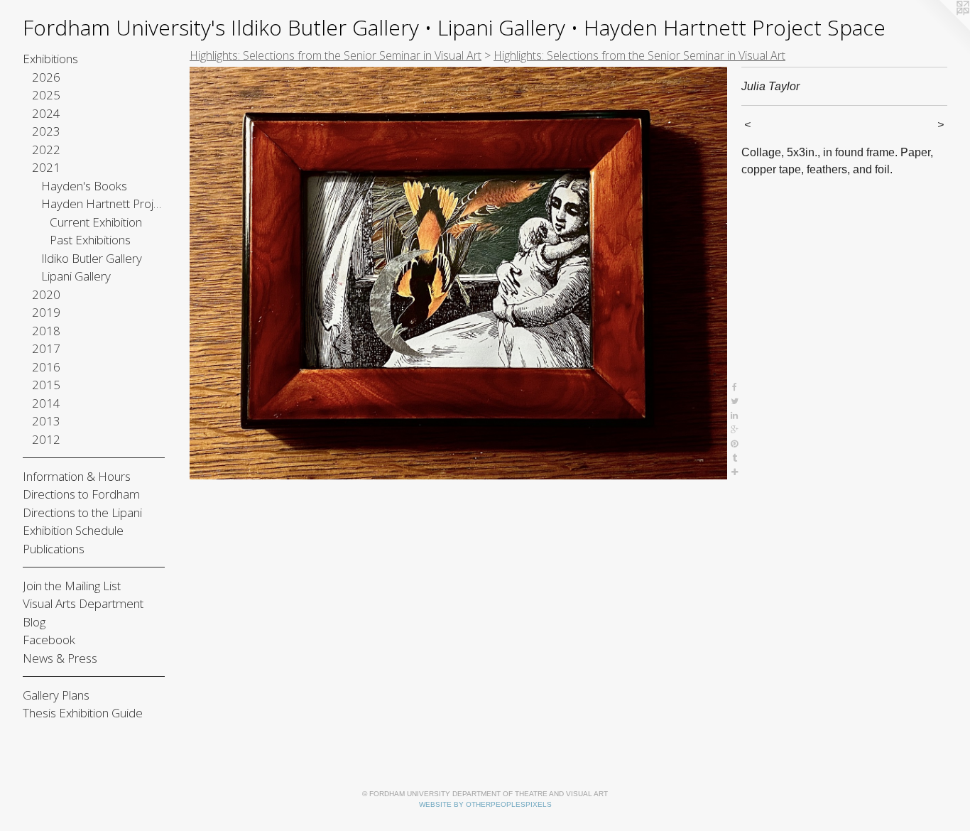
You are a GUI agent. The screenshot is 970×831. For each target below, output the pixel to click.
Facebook (49, 639)
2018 (46, 330)
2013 (46, 421)
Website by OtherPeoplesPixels (485, 804)
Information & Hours (77, 476)
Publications (54, 549)
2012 (46, 439)
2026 (46, 77)
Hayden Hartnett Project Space (103, 203)
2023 (46, 131)
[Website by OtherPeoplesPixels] (941, 28)
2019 (46, 312)
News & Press (60, 658)
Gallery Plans (56, 695)
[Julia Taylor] (458, 273)
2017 (46, 348)
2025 (46, 95)
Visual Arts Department (83, 603)
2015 (46, 384)
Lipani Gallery (76, 276)
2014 (46, 403)
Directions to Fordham (81, 494)
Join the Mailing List (72, 585)
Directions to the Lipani (82, 512)
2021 (46, 167)
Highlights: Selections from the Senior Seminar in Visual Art (335, 55)
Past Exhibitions (90, 240)
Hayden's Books (84, 186)
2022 (46, 149)
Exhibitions (50, 58)
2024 (46, 113)
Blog (34, 622)
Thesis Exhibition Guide (83, 713)
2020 (46, 294)
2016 (46, 367)
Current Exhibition (96, 222)
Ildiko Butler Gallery (91, 258)
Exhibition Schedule (73, 530)
